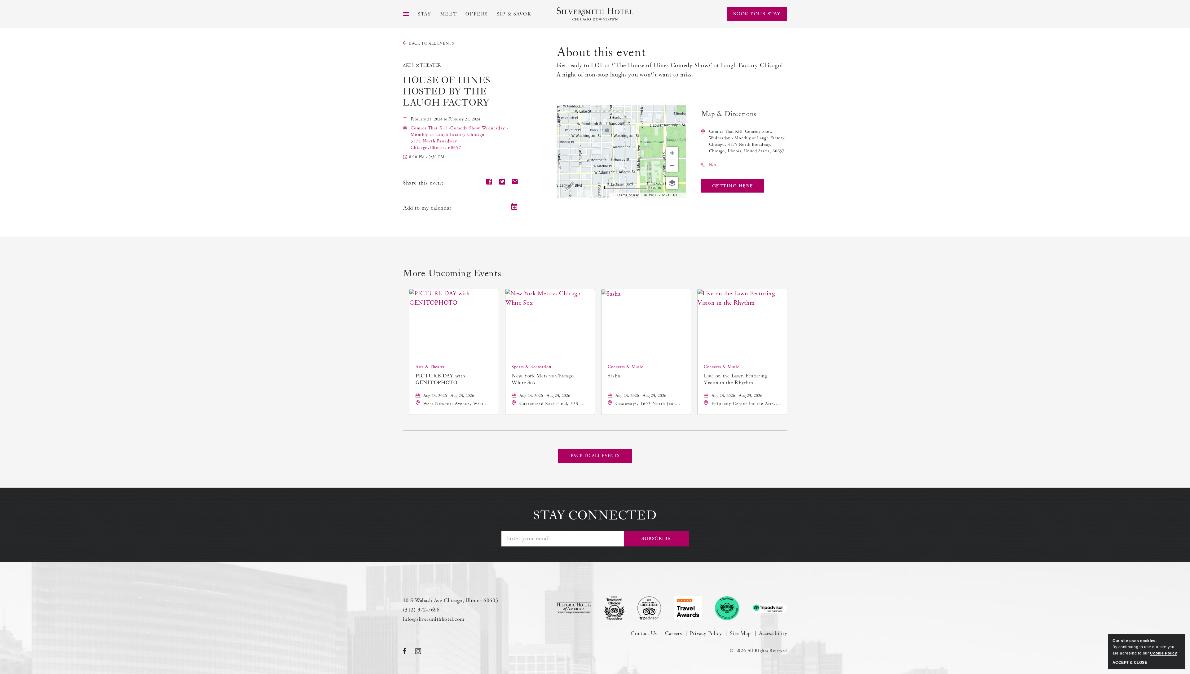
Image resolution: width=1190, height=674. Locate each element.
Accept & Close (1130, 662)
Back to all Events (431, 43)
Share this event (423, 183)
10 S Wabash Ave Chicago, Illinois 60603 (450, 600)
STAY (424, 14)
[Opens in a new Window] (574, 608)
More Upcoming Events (452, 273)
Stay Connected (594, 515)
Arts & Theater (422, 65)
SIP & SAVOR (514, 14)
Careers (673, 633)
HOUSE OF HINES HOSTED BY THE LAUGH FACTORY (446, 91)
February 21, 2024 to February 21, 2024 (445, 119)
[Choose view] (672, 183)
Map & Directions (729, 114)
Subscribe (656, 538)
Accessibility (773, 633)
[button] (732, 186)
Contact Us (644, 633)
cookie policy (1163, 653)
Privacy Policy (706, 633)
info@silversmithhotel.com (434, 619)
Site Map (740, 633)
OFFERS (476, 14)
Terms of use (628, 195)
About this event (601, 52)
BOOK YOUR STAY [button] (757, 13)
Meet (448, 14)
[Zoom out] (672, 165)
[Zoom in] (672, 153)
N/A (712, 165)
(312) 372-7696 (421, 609)
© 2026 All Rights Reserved (758, 651)
